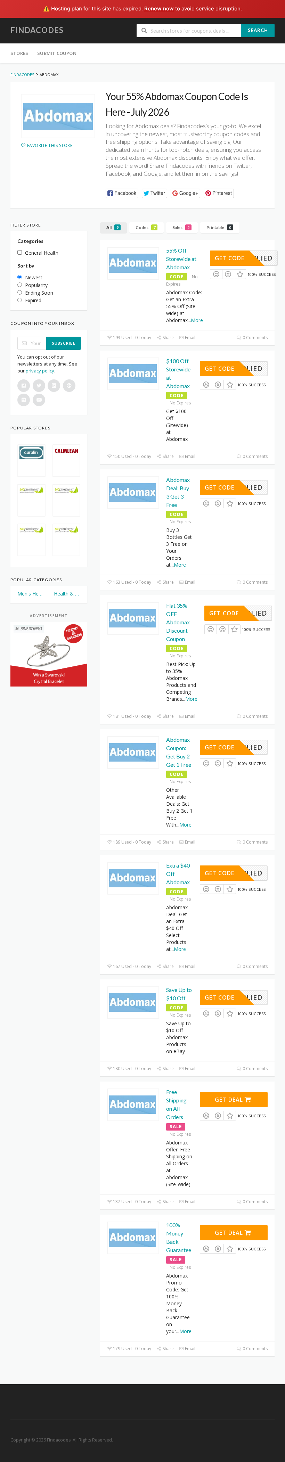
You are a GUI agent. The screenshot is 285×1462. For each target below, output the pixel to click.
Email (189, 337)
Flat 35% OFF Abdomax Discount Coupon (178, 622)
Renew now (159, 8)
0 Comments (255, 337)
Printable (218, 227)
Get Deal (230, 1099)
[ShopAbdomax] (58, 116)
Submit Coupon (56, 53)
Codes (145, 227)
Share (167, 337)
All (112, 227)
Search (258, 30)
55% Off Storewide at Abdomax (181, 258)
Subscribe (63, 343)
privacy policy (40, 371)
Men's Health (30, 593)
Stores (19, 53)
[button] (122, 193)
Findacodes (37, 30)
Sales (180, 227)
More (197, 320)
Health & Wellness (67, 593)
